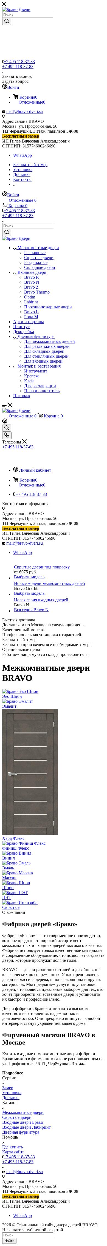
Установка (11, 1092)
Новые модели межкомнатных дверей (49, 583)
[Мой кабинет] (4, 422)
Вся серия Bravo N (31, 609)
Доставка (10, 1097)
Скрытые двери (17, 1117)
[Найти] (6, 21)
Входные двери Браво (22, 1122)
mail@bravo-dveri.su (24, 111)
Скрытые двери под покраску (42, 567)
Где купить (12, 1147)
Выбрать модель (29, 576)
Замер (7, 1087)
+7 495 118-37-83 (19, 61)
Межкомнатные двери (23, 1112)
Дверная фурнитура (20, 1132)
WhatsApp (22, 155)
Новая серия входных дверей (41, 600)
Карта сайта (13, 1152)
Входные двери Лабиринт (26, 1127)
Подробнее (12, 1073)
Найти (9, 1241)
